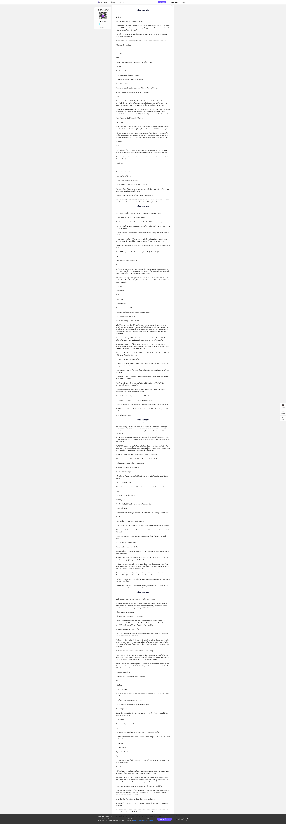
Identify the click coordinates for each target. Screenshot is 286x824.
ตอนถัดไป (184, 2)
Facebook (102, 27)
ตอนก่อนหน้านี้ (173, 2)
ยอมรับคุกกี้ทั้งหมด (164, 819)
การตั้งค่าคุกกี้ (180, 819)
